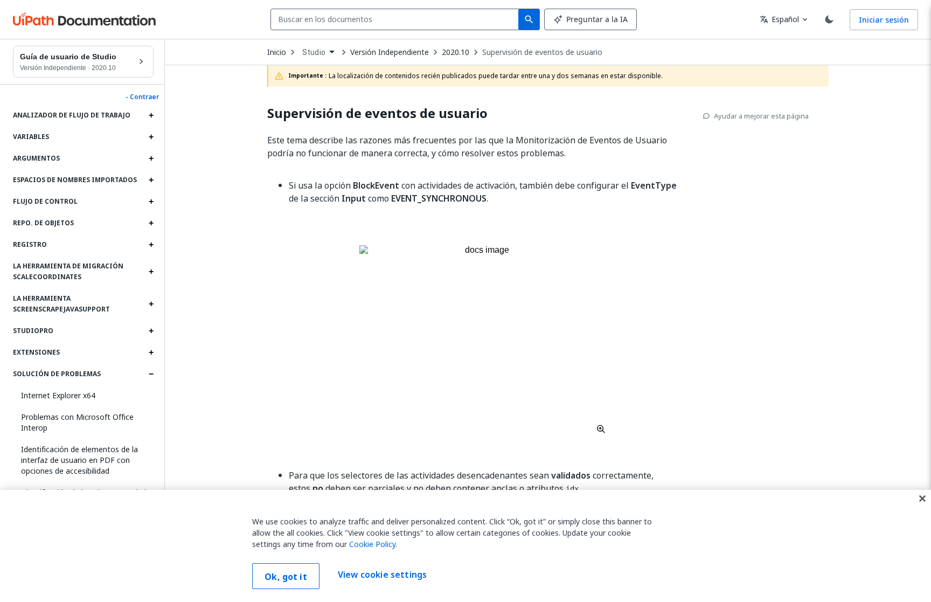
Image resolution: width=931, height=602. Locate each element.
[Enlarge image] (483, 339)
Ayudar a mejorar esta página (761, 115)
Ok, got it (286, 576)
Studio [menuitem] (313, 52)
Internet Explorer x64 (58, 395)
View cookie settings (382, 575)
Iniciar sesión (884, 19)
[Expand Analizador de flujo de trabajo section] (151, 115)
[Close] (922, 498)
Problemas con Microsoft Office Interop (77, 422)
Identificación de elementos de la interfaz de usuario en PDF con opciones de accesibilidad (79, 460)
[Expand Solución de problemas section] (151, 374)
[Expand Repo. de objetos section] (151, 223)
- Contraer (142, 97)
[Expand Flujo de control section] (151, 201)
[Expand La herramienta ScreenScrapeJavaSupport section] (151, 304)
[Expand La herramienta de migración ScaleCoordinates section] (151, 271)
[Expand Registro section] (151, 245)
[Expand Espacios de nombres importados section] (151, 180)
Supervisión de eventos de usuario (542, 52)
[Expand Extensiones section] (151, 352)
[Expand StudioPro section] (151, 331)
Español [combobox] (779, 19)
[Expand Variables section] (151, 137)
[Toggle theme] (829, 19)
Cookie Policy (372, 544)
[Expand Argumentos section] (151, 158)
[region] (465, 546)
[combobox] (396, 19)
